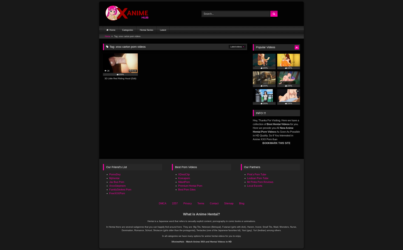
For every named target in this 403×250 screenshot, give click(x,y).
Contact (214, 203)
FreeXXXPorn (117, 193)
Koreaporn (184, 178)
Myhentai (114, 178)
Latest (163, 30)
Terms (200, 203)
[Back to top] (393, 241)
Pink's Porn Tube (256, 174)
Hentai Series (146, 30)
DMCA (162, 203)
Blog (241, 203)
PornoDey (115, 174)
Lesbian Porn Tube (257, 178)
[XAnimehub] (127, 13)
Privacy (187, 203)
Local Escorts (254, 185)
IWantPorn (184, 182)
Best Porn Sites (187, 189)
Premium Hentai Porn (190, 185)
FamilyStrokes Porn (120, 189)
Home (112, 30)
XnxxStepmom (117, 185)
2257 (175, 203)
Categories (127, 30)
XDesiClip (184, 174)
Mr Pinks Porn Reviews (260, 182)
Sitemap (228, 203)
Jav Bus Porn (116, 182)
